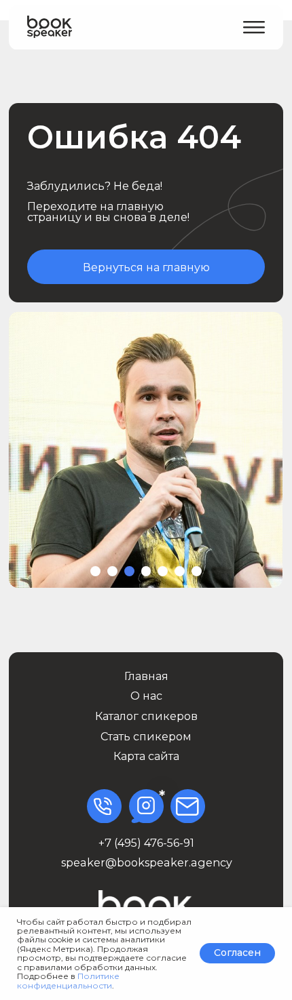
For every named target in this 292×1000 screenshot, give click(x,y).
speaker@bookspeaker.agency (146, 862)
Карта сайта (146, 756)
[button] (254, 27)
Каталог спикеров (146, 716)
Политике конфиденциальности (68, 980)
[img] (49, 27)
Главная (146, 676)
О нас (146, 695)
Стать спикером (146, 736)
